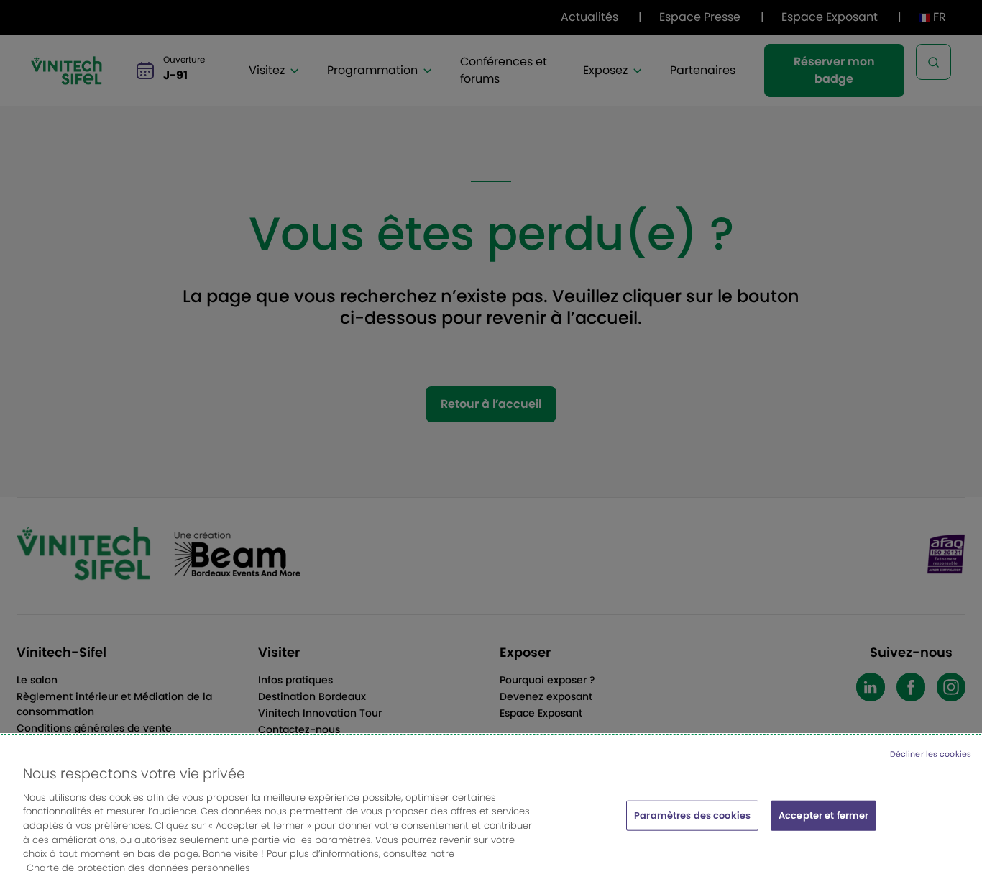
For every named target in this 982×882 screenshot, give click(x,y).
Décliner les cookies (930, 754)
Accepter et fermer (823, 815)
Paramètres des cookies (692, 815)
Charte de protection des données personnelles (138, 867)
